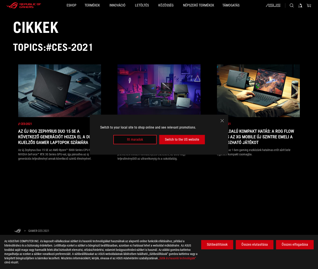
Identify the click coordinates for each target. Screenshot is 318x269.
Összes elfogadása (295, 244)
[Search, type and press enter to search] (291, 5)
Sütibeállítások (217, 244)
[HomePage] (17, 231)
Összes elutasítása (254, 244)
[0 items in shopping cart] (309, 5)
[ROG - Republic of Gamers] (23, 5)
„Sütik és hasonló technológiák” (177, 258)
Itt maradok (135, 139)
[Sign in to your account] (300, 5)
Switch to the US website (182, 139)
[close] (222, 120)
